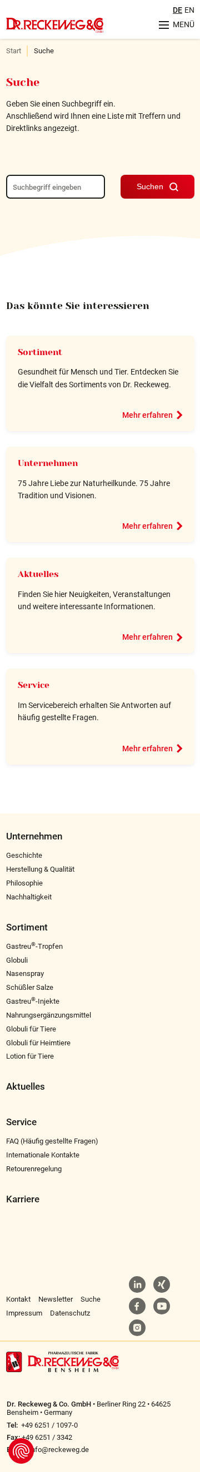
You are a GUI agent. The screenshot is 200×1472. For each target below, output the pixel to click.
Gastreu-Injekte (32, 1001)
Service (33, 685)
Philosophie (24, 883)
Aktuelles (38, 574)
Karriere (22, 1199)
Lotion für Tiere (30, 1056)
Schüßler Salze (29, 987)
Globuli (17, 960)
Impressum (24, 1313)
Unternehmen (48, 463)
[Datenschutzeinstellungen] (21, 1451)
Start (13, 51)
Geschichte (24, 855)
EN (189, 10)
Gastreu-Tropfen (34, 946)
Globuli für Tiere (31, 1029)
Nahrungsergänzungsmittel (48, 1015)
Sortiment (40, 352)
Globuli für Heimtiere (38, 1043)
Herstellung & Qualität (40, 869)
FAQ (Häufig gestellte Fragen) (52, 1141)
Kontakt (18, 1299)
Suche (91, 1299)
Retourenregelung (34, 1169)
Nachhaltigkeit (29, 897)
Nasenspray (25, 973)
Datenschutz (70, 1313)
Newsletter (55, 1299)
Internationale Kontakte (42, 1155)
